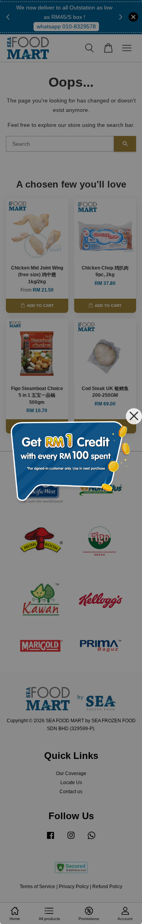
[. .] (71, 462)
